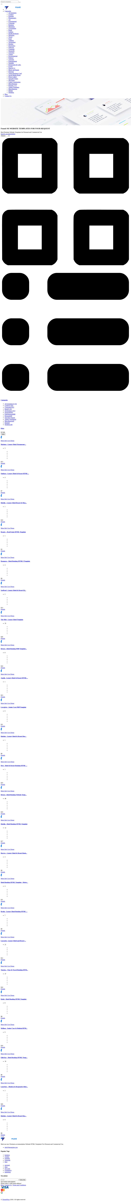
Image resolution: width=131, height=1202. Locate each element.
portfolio (7, 1158)
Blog (6, 94)
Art (9, 20)
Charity (10, 54)
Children (11, 40)
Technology (12, 42)
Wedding (11, 92)
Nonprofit (11, 51)
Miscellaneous (12, 84)
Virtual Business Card (15, 73)
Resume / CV (12, 85)
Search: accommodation (8, 134)
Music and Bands (13, 70)
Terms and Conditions (19, 1185)
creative (7, 1157)
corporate (7, 1160)
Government (12, 28)
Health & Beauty (13, 33)
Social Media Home (14, 75)
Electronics (11, 46)
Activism (11, 59)
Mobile (10, 91)
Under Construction (14, 82)
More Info (4, 441)
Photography (12, 18)
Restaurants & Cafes (14, 65)
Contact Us (8, 96)
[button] (65, 400)
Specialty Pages (13, 78)
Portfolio (11, 16)
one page (7, 1168)
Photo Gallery (12, 77)
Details (3, 463)
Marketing (11, 27)
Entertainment (12, 61)
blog (6, 1162)
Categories (8, 11)
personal (7, 1165)
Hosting (10, 44)
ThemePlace (6, 1199)
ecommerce (8, 1170)
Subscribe (22, 1180)
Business (11, 25)
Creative (11, 14)
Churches (11, 52)
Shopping (11, 35)
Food (10, 39)
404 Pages (11, 80)
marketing (8, 1172)
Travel (10, 37)
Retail (10, 30)
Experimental (12, 21)
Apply (3, 434)
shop (6, 1167)
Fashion (10, 32)
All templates (12, 13)
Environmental (12, 56)
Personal (11, 72)
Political (10, 58)
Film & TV (11, 68)
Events (10, 66)
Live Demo (10, 441)
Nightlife (11, 63)
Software (11, 47)
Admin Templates (13, 87)
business (7, 1155)
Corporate (11, 23)
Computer (11, 49)
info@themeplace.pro (11, 1147)
